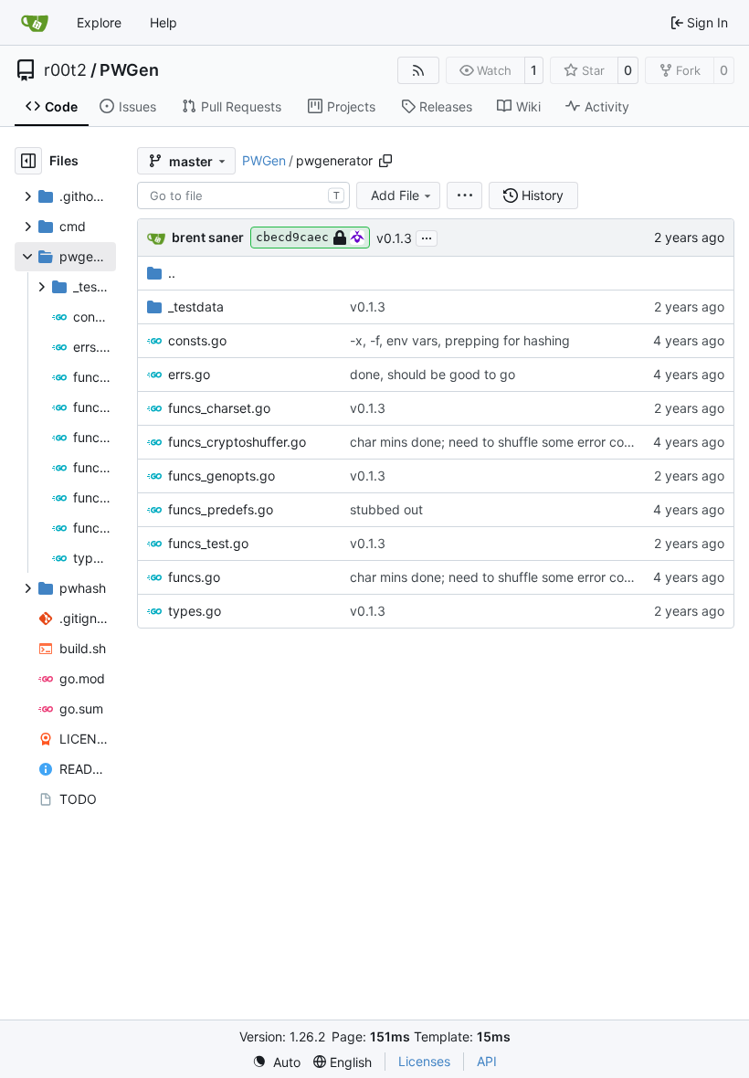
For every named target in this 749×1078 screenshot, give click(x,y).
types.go (194, 610)
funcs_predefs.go (220, 509)
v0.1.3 (394, 238)
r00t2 (65, 70)
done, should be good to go (432, 374)
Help (163, 22)
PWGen (129, 70)
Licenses (424, 1061)
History (543, 195)
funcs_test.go (208, 543)
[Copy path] (385, 160)
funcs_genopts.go (221, 475)
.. (171, 272)
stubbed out (386, 509)
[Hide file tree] (28, 160)
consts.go (197, 340)
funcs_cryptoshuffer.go (237, 441)
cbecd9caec (292, 237)
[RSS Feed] (418, 70)
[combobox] (243, 195)
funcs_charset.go (219, 408)
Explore (99, 22)
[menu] (464, 195)
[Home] (34, 22)
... (426, 236)
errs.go (189, 374)
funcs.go (194, 577)
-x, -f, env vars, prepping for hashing (460, 340)
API (487, 1061)
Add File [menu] (395, 195)
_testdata (196, 306)
